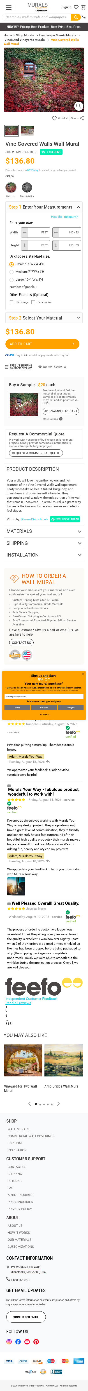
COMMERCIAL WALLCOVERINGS (31, 1136)
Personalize (44, 302)
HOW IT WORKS (19, 1232)
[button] (30, 1104)
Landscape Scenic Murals (57, 35)
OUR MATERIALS (19, 1239)
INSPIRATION (17, 1150)
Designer (70, 707)
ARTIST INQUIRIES (20, 1195)
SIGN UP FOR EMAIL (26, 1317)
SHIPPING (15, 1174)
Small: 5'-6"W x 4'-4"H (30, 264)
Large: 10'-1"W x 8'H (29, 279)
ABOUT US (15, 1225)
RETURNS (14, 1181)
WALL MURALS (18, 1129)
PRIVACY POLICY (20, 1209)
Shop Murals (25, 35)
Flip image (22, 302)
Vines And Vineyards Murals (25, 40)
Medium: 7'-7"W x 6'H (30, 271)
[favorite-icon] (76, 7)
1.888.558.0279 (20, 1280)
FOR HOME (15, 1143)
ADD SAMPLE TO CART (60, 411)
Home (17, 707)
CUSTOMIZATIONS (21, 1246)
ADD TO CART (21, 343)
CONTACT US (21, 642)
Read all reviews (18, 1003)
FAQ (11, 1188)
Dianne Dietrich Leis (34, 519)
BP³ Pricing (32, 170)
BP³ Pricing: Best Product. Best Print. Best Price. (44, 26)
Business (44, 707)
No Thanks (44, 714)
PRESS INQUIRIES (20, 1202)
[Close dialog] (83, 674)
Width (14, 232)
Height (14, 245)
